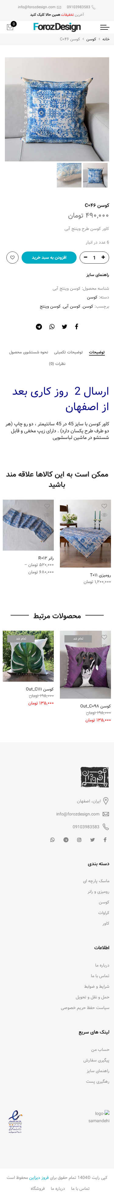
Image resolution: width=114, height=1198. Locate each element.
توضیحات (97, 353)
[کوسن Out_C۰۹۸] (85, 665)
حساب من (100, 1049)
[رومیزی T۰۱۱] (85, 534)
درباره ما (102, 965)
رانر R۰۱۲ (46, 558)
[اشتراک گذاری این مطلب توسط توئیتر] (64, 328)
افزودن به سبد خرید (49, 257)
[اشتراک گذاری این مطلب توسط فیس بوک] (76, 328)
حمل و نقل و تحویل (92, 997)
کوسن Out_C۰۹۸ (95, 706)
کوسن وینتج (50, 306)
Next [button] (15, 109)
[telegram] (65, 840)
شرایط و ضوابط (96, 986)
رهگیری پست (97, 1081)
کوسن (91, 39)
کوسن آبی (72, 306)
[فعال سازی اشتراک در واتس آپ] (51, 328)
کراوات (103, 912)
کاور (105, 923)
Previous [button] (94, 109)
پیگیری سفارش (96, 1060)
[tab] (97, 353)
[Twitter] (92, 840)
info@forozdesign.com (77, 814)
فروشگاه (38, 1188)
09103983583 (86, 827)
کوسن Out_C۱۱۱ (40, 689)
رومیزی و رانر (98, 891)
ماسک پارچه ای (96, 881)
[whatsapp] (52, 840)
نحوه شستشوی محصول (28, 352)
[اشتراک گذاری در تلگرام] (39, 328)
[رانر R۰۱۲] (28, 525)
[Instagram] (78, 840)
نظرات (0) (57, 364)
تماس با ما (100, 976)
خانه (105, 39)
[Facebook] (104, 840)
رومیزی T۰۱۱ (100, 575)
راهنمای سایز (97, 275)
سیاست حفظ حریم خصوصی (85, 1007)
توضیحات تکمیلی (68, 352)
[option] (57, 109)
